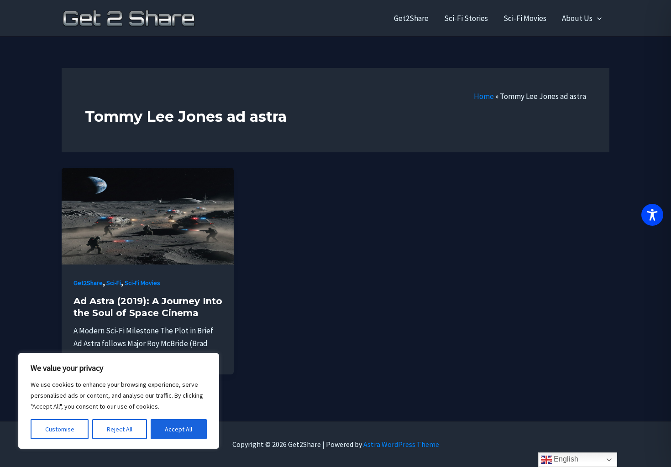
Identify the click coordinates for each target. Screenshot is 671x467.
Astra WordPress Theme (401, 444)
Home (484, 96)
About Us (577, 18)
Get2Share (411, 18)
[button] (597, 18)
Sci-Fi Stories (466, 18)
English (565, 459)
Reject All (119, 429)
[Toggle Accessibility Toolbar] (652, 215)
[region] (118, 401)
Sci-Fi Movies (524, 18)
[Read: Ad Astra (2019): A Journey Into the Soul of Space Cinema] (148, 215)
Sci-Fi (113, 283)
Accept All (178, 429)
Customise (59, 429)
